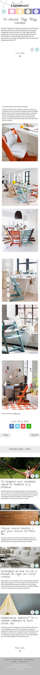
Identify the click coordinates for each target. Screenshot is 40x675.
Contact (14, 662)
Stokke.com (16, 413)
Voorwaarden (29, 660)
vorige (5, 435)
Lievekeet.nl (20, 669)
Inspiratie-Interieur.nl (25, 667)
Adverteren (23, 662)
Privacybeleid (18, 660)
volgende (34, 435)
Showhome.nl (11, 667)
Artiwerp (25, 665)
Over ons (7, 660)
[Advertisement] (20, 83)
